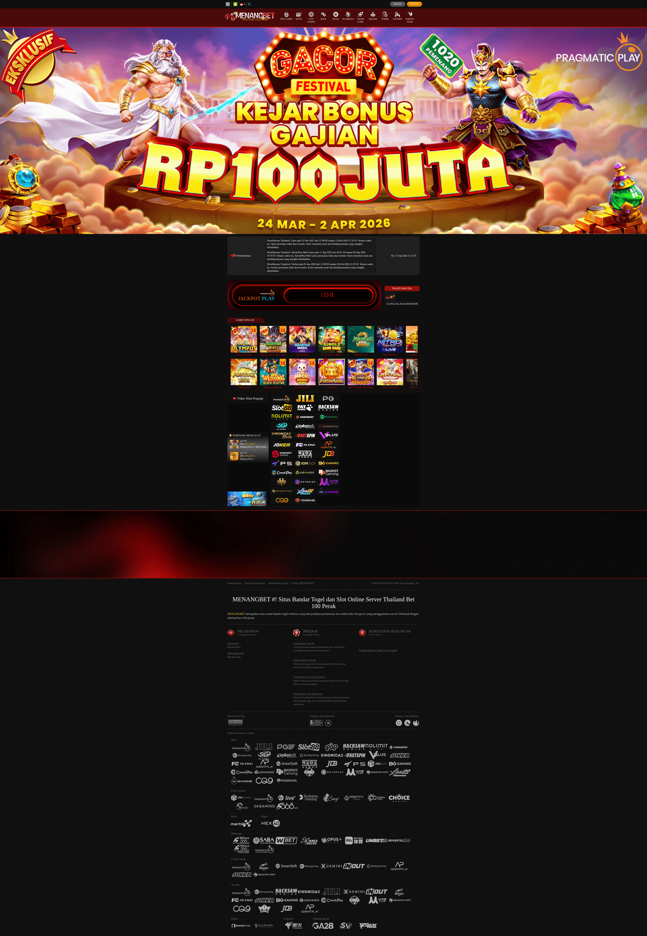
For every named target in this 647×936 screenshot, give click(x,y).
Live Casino (311, 20)
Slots (299, 19)
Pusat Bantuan (234, 583)
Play (268, 298)
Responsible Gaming (278, 583)
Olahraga (348, 19)
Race (323, 19)
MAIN (246, 339)
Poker (385, 19)
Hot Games (286, 19)
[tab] (281, 398)
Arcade (373, 19)
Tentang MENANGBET (303, 583)
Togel (335, 19)
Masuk (397, 4)
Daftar (414, 4)
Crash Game (360, 20)
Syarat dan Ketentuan (254, 583)
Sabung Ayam (410, 20)
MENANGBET (236, 613)
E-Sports (397, 19)
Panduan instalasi (455, 551)
